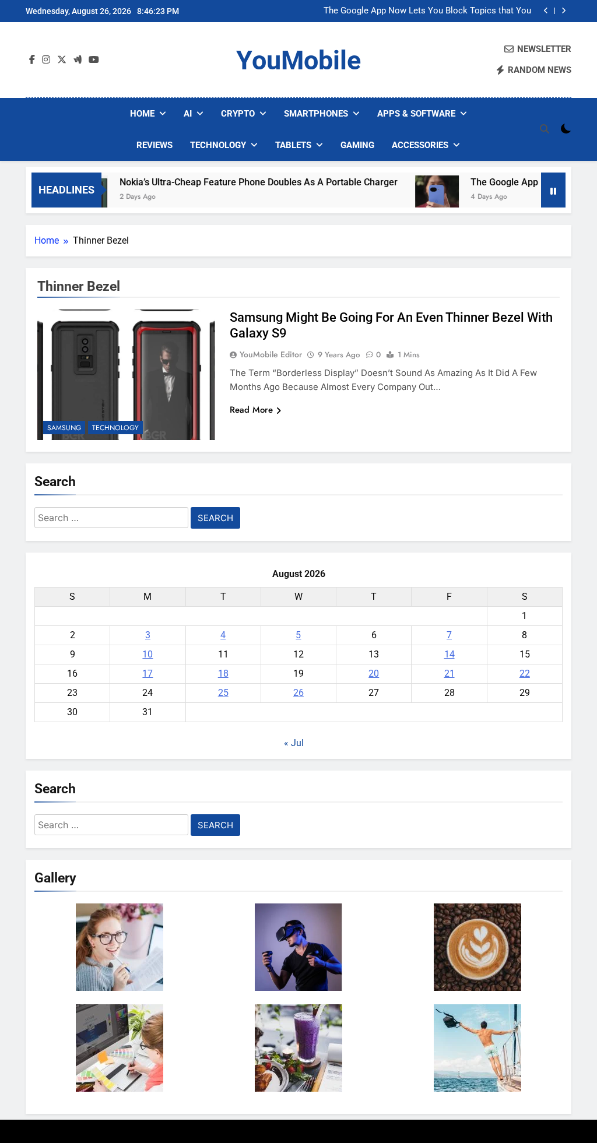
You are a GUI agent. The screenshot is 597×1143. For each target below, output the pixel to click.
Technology (218, 145)
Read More (251, 409)
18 (223, 673)
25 (223, 692)
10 (147, 654)
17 (147, 673)
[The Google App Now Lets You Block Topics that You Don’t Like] (418, 197)
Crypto (238, 113)
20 (373, 673)
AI (188, 113)
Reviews (154, 145)
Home (142, 113)
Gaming (357, 145)
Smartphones (316, 113)
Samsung (64, 428)
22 (524, 673)
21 (449, 673)
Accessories (420, 145)
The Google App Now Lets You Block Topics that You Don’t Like (427, 11)
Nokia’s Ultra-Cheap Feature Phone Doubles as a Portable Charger (240, 182)
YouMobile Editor (271, 354)
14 (449, 654)
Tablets (293, 145)
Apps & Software (416, 113)
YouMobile (298, 60)
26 (298, 692)
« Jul (294, 742)
